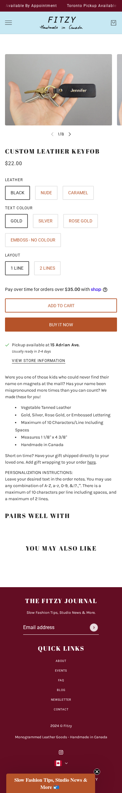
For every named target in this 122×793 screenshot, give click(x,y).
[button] (50, 783)
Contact (61, 709)
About (61, 661)
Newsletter (61, 699)
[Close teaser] (97, 772)
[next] (69, 134)
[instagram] (61, 752)
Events (61, 670)
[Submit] (94, 627)
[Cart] (113, 22)
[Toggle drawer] (8, 23)
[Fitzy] (61, 23)
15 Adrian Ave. (64, 345)
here (91, 462)
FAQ (61, 680)
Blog (61, 690)
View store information (38, 361)
